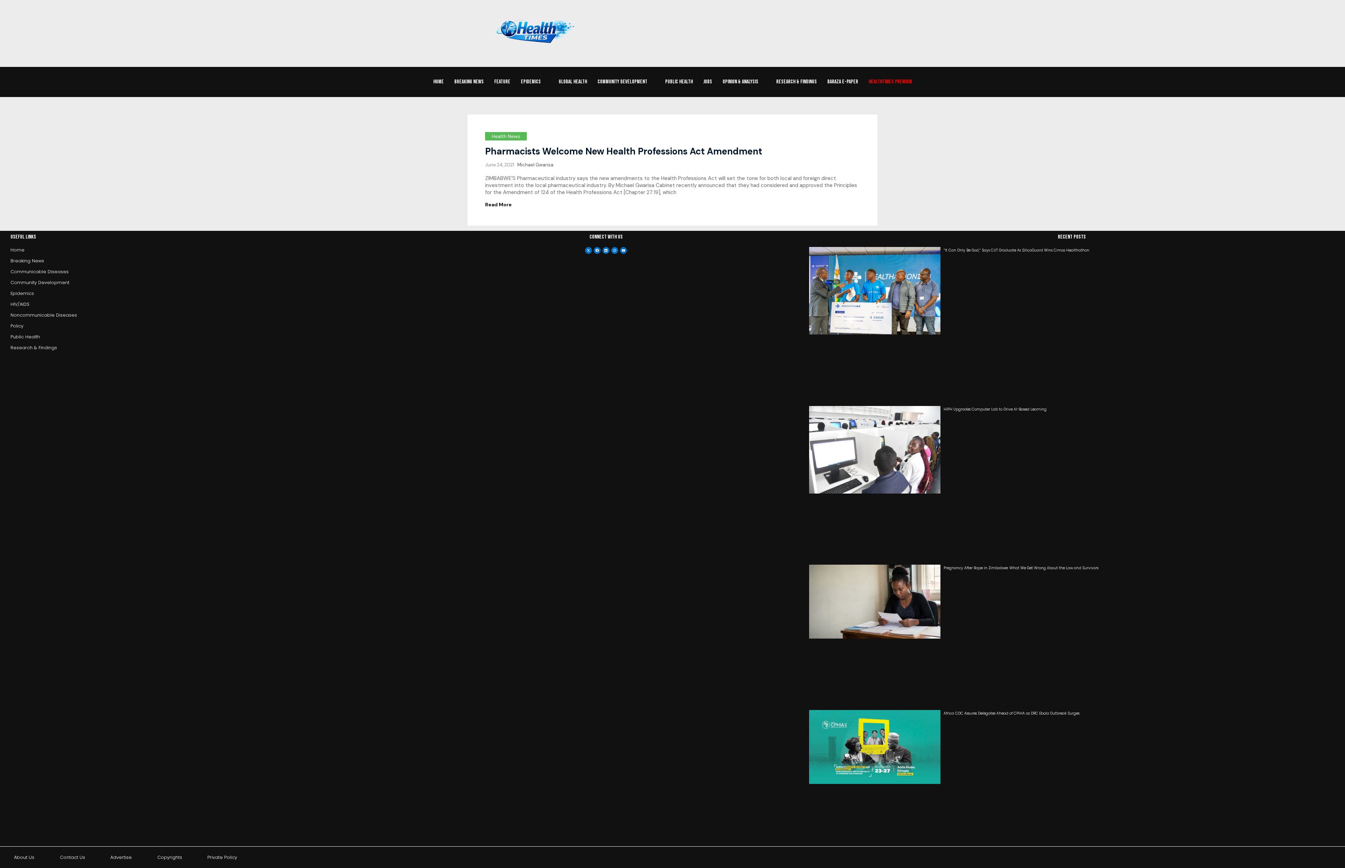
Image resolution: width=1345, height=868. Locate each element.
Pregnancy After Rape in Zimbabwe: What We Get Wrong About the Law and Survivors (1021, 568)
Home (438, 81)
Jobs (707, 81)
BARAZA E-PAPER (842, 81)
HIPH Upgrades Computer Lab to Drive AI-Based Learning (995, 409)
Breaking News (469, 81)
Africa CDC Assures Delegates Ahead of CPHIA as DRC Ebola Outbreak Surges (1012, 713)
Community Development (622, 81)
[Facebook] (597, 250)
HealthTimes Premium (890, 81)
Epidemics (531, 81)
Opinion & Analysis (740, 81)
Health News (506, 136)
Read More (498, 204)
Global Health (573, 81)
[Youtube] (623, 250)
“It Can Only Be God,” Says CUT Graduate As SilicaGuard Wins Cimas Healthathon (1016, 250)
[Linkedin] (605, 250)
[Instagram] (614, 250)
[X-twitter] (588, 250)
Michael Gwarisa (535, 165)
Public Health (679, 81)
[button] (534, 82)
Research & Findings (796, 81)
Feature (502, 81)
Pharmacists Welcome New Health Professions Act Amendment (623, 151)
